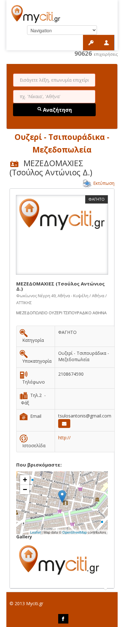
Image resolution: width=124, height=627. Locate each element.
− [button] (25, 489)
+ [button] (25, 480)
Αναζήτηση (57, 109)
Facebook (63, 619)
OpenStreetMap (74, 532)
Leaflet (35, 532)
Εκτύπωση (103, 183)
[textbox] (54, 80)
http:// (64, 438)
